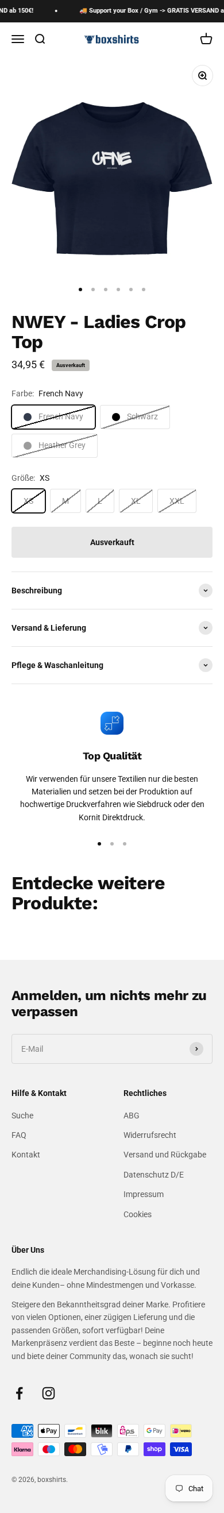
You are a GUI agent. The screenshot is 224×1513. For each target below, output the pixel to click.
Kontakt (25, 1154)
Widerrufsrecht (149, 1135)
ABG (131, 1115)
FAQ (18, 1135)
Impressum (143, 1194)
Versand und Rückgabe (164, 1154)
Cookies (137, 1214)
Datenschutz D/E (153, 1174)
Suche (22, 1115)
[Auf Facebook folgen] (19, 1393)
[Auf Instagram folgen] (48, 1393)
